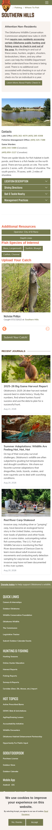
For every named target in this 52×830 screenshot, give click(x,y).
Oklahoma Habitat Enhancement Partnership (22, 737)
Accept (34, 822)
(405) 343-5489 (9, 148)
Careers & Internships (12, 602)
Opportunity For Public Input (15, 743)
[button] (26, 287)
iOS (13, 785)
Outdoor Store (18, 765)
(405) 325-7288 (37, 140)
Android (6, 785)
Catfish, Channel (11, 255)
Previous (4, 329)
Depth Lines (26, 238)
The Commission (10, 628)
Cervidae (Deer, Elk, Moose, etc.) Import (20, 689)
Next (47, 329)
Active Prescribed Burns (13, 704)
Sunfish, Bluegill (33, 248)
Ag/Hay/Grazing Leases (13, 717)
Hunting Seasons (10, 657)
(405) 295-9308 (35, 136)
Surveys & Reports (11, 682)
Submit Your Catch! (15, 337)
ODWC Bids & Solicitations (14, 711)
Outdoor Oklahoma (11, 609)
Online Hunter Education (13, 663)
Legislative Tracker (11, 634)
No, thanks (17, 822)
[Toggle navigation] (46, 2)
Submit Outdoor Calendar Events (17, 641)
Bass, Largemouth (12, 248)
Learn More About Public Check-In (23, 83)
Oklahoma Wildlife (11, 622)
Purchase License (19, 759)
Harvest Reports (10, 669)
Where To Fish (32, 8)
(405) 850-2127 (9, 153)
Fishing (18, 8)
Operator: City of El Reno (26, 232)
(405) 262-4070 (20, 136)
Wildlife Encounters (11, 730)
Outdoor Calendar (19, 771)
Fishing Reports (10, 676)
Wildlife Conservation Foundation (17, 615)
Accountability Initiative (13, 724)
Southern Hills (32, 320)
